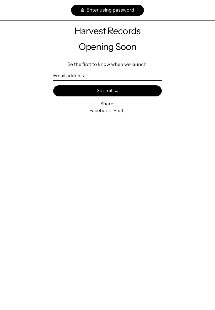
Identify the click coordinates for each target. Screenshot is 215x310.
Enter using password (109, 10)
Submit (105, 91)
